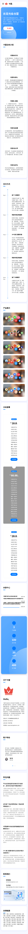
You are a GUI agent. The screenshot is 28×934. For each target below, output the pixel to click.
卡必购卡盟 (18, 917)
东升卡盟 (5, 926)
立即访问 (9, 32)
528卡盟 (13, 915)
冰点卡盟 (14, 924)
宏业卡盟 (8, 924)
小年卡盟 (18, 915)
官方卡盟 (10, 926)
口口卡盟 (8, 922)
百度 (4, 914)
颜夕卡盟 (19, 919)
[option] (14, 752)
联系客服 (14, 459)
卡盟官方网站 (20, 924)
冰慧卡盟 (12, 914)
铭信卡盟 (19, 920)
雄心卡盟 (8, 919)
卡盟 (10, 4)
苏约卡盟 (14, 919)
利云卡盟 (7, 917)
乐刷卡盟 (19, 922)
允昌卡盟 (8, 915)
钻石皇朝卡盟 (18, 914)
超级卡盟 (8, 920)
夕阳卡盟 (14, 922)
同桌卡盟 (13, 917)
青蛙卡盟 (14, 920)
